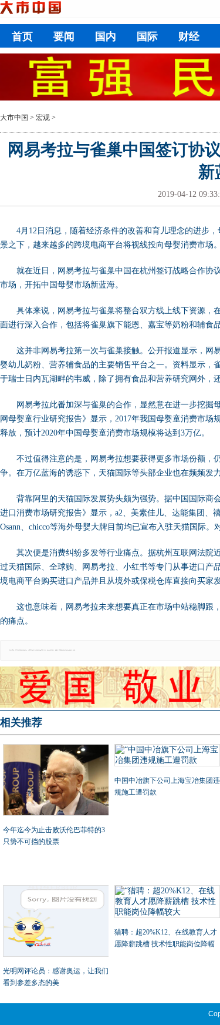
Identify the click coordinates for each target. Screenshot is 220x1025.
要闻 (64, 36)
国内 (105, 36)
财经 (188, 36)
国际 (147, 36)
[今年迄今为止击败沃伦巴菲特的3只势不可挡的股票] (56, 781)
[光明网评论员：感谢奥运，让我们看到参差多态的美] (56, 922)
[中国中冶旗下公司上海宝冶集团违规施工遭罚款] (167, 756)
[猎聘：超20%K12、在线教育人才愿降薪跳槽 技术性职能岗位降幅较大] (167, 902)
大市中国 (14, 117)
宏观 (43, 117)
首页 (22, 36)
